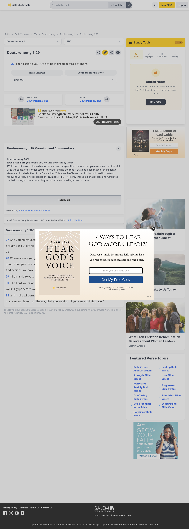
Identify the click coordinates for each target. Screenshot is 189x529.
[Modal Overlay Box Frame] (94, 264)
